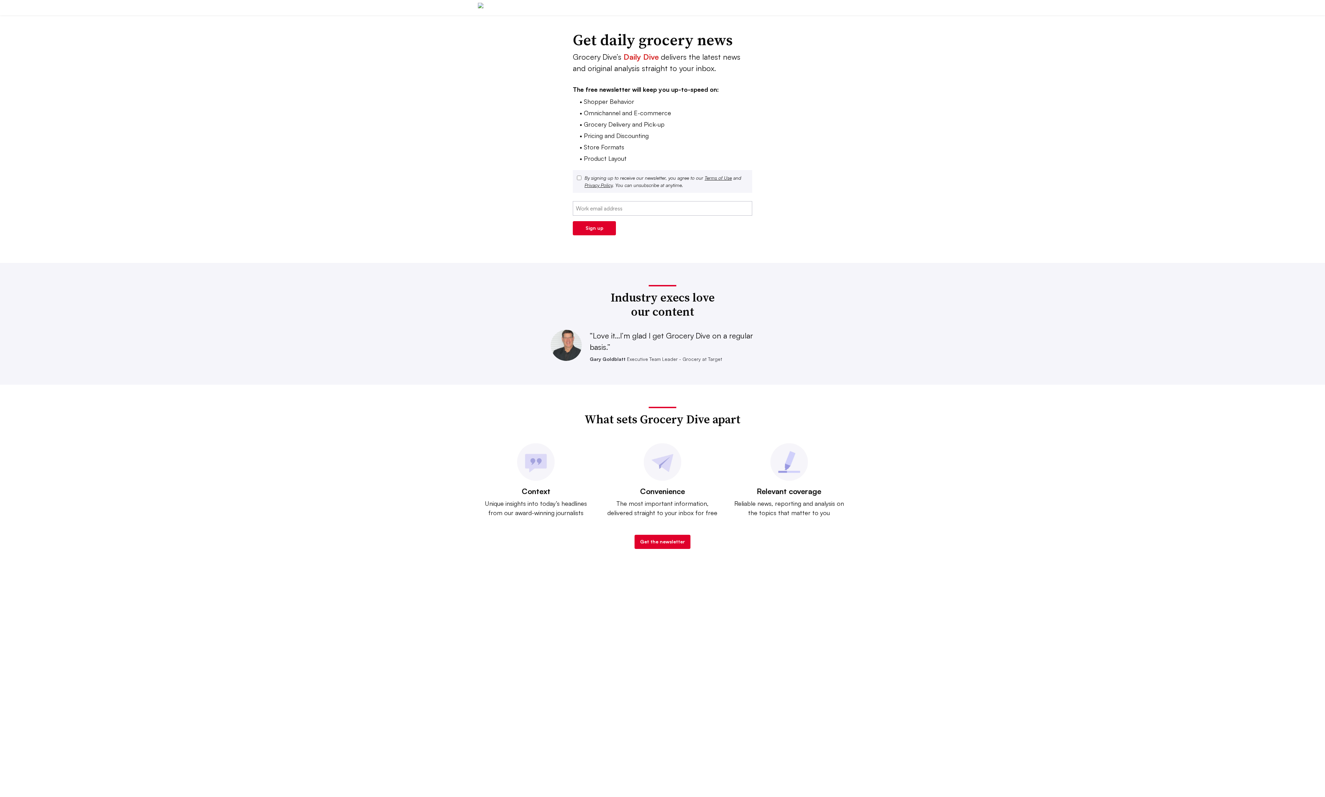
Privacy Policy (598, 185)
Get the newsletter (662, 541)
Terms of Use (718, 178)
